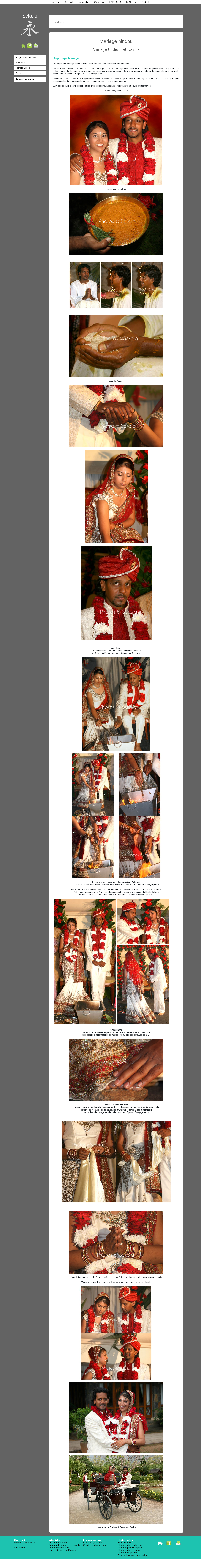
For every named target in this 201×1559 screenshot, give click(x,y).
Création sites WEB (59, 1542)
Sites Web (20, 63)
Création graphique (93, 1542)
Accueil (55, 2)
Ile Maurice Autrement (26, 79)
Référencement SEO (59, 1547)
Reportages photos (128, 1552)
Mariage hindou (116, 41)
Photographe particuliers (131, 1545)
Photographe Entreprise (130, 1547)
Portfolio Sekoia (23, 68)
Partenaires (20, 1547)
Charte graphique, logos (95, 1545)
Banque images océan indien (133, 1555)
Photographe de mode (129, 1550)
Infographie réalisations (26, 57)
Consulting (99, 2)
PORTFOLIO (115, 2)
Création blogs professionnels (64, 1545)
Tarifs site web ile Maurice (63, 1550)
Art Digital (20, 73)
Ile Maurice (131, 2)
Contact (145, 2)
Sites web (69, 2)
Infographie (84, 2)
